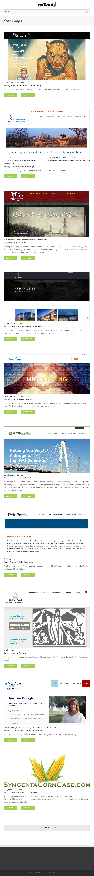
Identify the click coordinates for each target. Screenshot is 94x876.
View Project (27, 95)
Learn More (10, 95)
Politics (6, 562)
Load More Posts (47, 828)
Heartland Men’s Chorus (14, 396)
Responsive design (25, 86)
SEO (27, 478)
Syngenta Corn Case (13, 789)
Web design (37, 86)
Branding (7, 86)
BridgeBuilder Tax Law (14, 475)
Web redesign (39, 326)
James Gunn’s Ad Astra (14, 82)
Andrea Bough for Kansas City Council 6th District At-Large (31, 727)
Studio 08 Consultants (13, 323)
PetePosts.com (10, 559)
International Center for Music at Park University (25, 240)
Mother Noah (10, 650)
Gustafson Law (10, 163)
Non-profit (14, 86)
